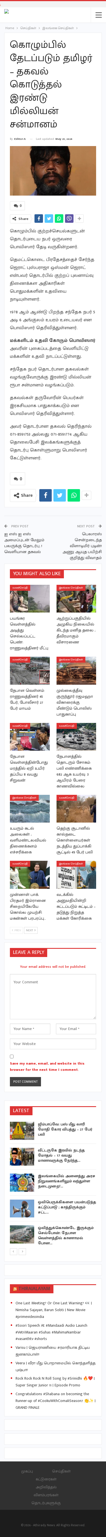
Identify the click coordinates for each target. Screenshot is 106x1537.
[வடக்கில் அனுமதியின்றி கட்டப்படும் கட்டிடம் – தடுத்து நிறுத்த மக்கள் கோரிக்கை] (76, 875)
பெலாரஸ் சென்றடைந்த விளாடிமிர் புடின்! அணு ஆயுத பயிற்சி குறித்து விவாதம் (82, 545)
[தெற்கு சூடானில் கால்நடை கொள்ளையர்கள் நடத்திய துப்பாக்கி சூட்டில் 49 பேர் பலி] (76, 809)
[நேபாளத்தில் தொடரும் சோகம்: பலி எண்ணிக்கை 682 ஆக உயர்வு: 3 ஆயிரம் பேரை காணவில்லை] (76, 737)
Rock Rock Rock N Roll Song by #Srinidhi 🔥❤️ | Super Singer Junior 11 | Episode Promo (55, 1381)
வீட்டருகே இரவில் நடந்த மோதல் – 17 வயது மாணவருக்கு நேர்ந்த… (61, 1155)
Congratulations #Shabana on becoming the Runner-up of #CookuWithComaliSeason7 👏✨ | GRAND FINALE (56, 1401)
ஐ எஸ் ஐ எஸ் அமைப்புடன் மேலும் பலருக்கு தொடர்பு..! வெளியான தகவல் (24, 542)
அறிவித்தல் (46, 1487)
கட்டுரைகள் (46, 1479)
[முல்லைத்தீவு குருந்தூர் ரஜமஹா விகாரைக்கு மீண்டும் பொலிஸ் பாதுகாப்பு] (76, 670)
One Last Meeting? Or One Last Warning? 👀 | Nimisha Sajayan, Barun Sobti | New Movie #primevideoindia (54, 1310)
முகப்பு (27, 1471)
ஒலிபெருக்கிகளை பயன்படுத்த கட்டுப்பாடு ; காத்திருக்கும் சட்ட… (67, 1207)
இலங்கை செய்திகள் (71, 588)
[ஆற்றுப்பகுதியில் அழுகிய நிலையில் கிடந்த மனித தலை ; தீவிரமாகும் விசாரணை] (76, 599)
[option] (53, 1185)
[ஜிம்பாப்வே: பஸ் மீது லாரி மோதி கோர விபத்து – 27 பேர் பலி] (22, 1131)
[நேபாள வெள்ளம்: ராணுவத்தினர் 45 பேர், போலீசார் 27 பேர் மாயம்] (30, 670)
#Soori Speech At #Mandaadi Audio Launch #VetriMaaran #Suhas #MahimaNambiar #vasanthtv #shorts (51, 1332)
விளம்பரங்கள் (46, 1495)
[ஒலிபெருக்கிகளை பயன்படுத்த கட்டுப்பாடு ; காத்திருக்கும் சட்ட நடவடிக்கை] (22, 1209)
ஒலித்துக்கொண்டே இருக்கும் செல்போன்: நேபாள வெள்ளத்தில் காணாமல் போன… (66, 1235)
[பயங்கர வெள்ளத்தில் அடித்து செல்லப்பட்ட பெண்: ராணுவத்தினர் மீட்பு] (30, 599)
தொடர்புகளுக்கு (46, 1503)
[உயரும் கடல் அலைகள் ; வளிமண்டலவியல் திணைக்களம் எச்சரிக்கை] (30, 809)
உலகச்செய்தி (20, 588)
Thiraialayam (34, 1289)
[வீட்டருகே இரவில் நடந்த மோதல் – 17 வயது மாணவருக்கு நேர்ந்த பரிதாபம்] (22, 1157)
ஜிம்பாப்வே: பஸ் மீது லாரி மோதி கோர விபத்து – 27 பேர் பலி (65, 1129)
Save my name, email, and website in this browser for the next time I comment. (47, 1066)
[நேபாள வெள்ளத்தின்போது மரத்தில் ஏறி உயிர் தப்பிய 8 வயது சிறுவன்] (30, 737)
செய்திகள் (61, 1471)
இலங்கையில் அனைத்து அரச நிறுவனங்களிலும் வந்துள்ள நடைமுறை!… (66, 1181)
